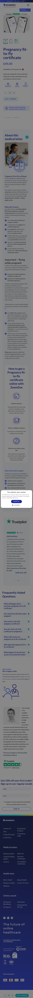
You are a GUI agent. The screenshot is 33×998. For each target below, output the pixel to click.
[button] (16, 505)
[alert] (16, 499)
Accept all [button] (16, 501)
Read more (15, 498)
